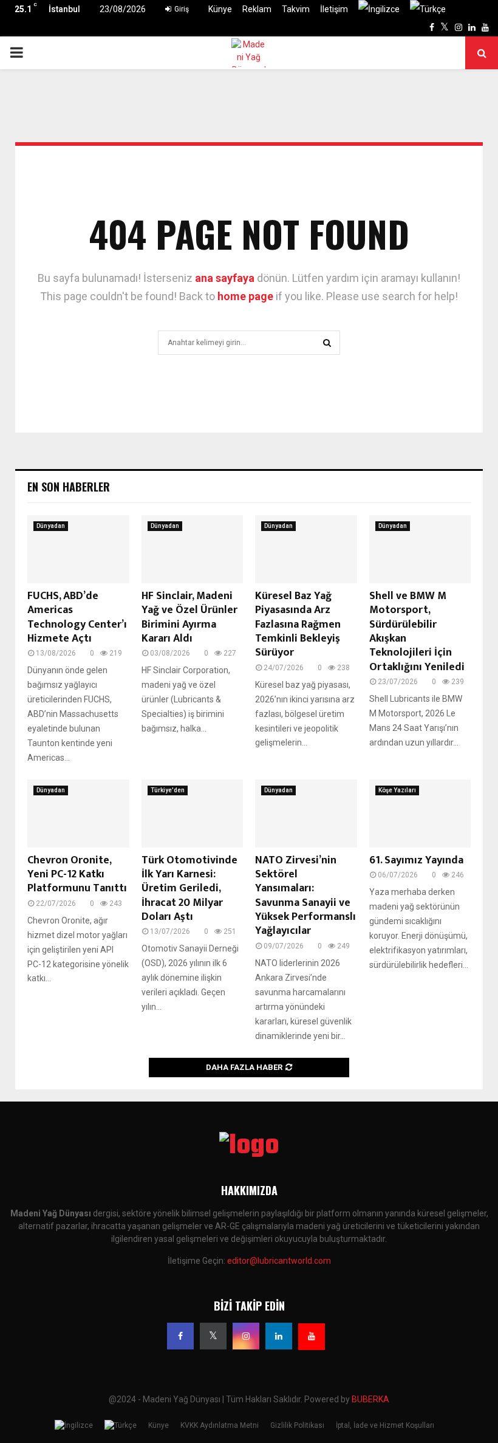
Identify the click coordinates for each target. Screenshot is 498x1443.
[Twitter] (213, 1336)
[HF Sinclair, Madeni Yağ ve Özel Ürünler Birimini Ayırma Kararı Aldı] (193, 549)
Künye (220, 9)
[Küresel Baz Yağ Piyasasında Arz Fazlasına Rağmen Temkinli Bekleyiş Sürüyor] (306, 549)
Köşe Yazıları (397, 790)
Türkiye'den (168, 790)
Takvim (296, 9)
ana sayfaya (224, 278)
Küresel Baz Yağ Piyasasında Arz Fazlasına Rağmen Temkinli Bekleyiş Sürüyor (298, 624)
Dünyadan (50, 526)
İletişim (334, 9)
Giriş (180, 9)
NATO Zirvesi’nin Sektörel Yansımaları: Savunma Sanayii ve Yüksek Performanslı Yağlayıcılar (305, 896)
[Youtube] (311, 1336)
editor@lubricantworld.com (279, 1261)
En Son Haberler (68, 487)
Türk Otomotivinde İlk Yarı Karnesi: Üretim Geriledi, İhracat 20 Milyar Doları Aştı (189, 889)
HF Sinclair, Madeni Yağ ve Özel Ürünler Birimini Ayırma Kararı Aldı (189, 617)
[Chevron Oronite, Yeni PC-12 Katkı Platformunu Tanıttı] (78, 814)
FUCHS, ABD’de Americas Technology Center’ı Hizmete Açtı (77, 617)
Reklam (256, 9)
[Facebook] (180, 1336)
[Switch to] (379, 9)
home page (245, 296)
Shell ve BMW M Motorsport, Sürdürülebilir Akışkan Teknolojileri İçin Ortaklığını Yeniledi (417, 631)
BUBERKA (370, 1399)
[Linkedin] (278, 1336)
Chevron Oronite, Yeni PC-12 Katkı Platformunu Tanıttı (77, 874)
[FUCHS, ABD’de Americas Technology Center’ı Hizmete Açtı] (78, 549)
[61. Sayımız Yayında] (420, 814)
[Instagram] (246, 1336)
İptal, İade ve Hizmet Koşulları (385, 1425)
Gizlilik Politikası (297, 1425)
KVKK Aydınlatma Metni (219, 1425)
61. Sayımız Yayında (416, 860)
